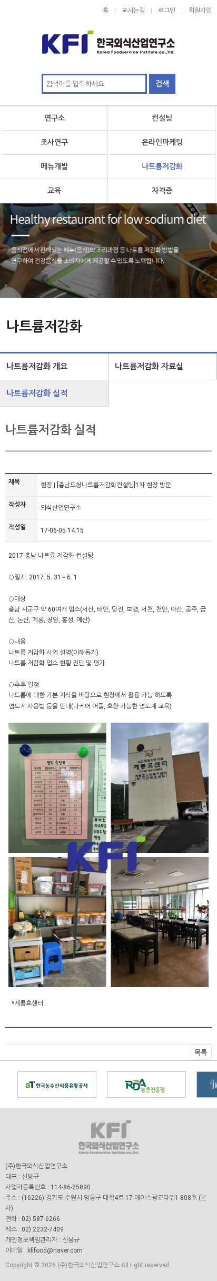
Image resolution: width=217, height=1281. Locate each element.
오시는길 (133, 10)
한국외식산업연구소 (108, 37)
